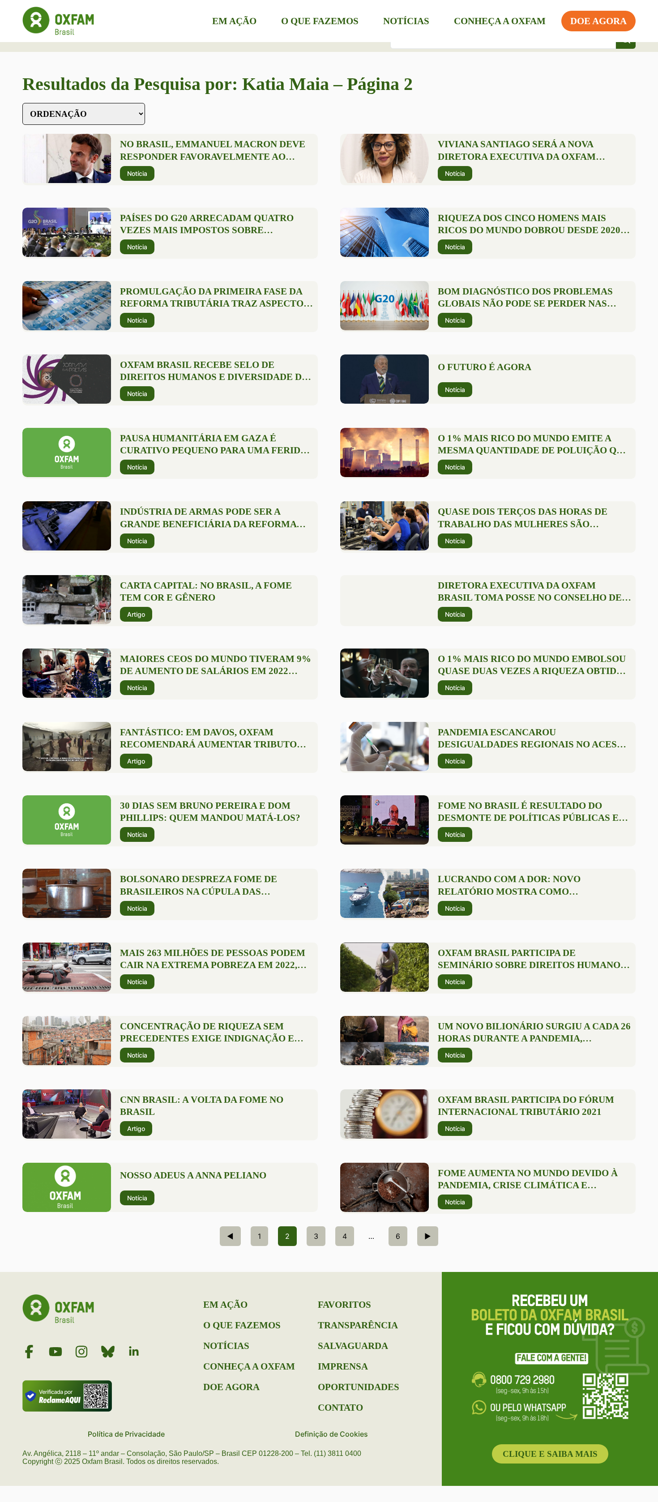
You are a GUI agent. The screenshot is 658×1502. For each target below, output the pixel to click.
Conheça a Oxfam (500, 21)
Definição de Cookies (331, 1433)
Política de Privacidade (126, 1433)
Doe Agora (598, 21)
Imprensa (343, 1366)
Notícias (406, 21)
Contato (340, 1407)
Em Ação (234, 21)
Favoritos (344, 1304)
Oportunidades (358, 1387)
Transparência (358, 1325)
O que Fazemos (320, 21)
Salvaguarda (353, 1345)
